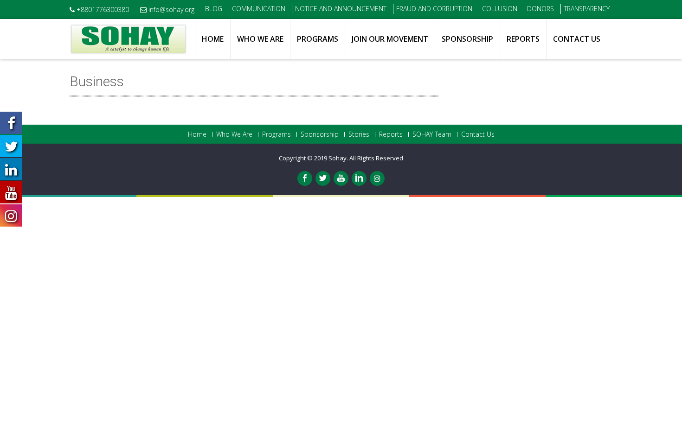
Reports (523, 39)
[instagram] (377, 178)
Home (213, 39)
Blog (213, 8)
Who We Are (260, 39)
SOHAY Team (431, 134)
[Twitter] (322, 178)
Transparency (587, 8)
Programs (317, 39)
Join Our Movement (390, 39)
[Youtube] (341, 178)
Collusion (499, 8)
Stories (358, 134)
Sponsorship (467, 39)
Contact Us (576, 39)
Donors (540, 8)
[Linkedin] (359, 178)
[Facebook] (304, 178)
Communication (258, 8)
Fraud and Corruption (434, 8)
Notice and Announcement (340, 8)
